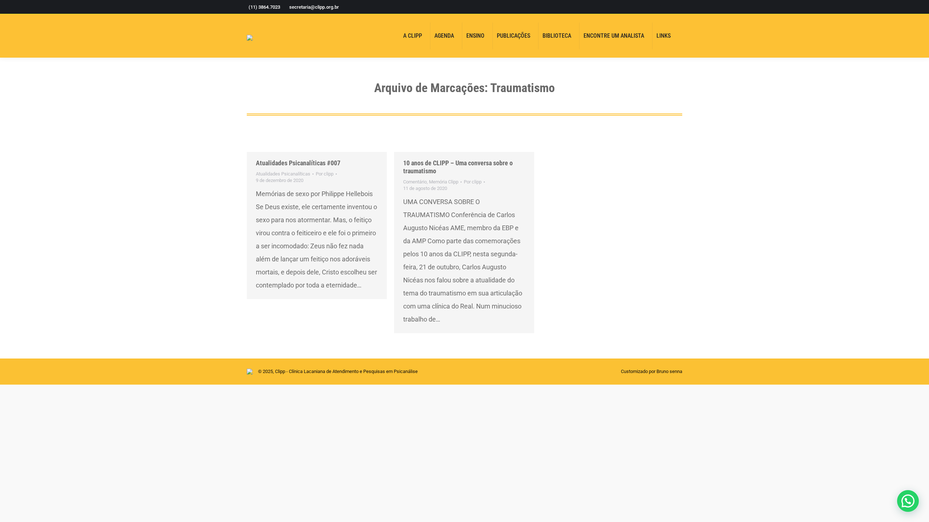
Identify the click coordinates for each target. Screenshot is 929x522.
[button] (908, 501)
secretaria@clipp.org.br (314, 7)
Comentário (415, 182)
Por (324, 174)
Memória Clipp (443, 182)
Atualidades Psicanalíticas (283, 174)
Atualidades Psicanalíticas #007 (298, 163)
